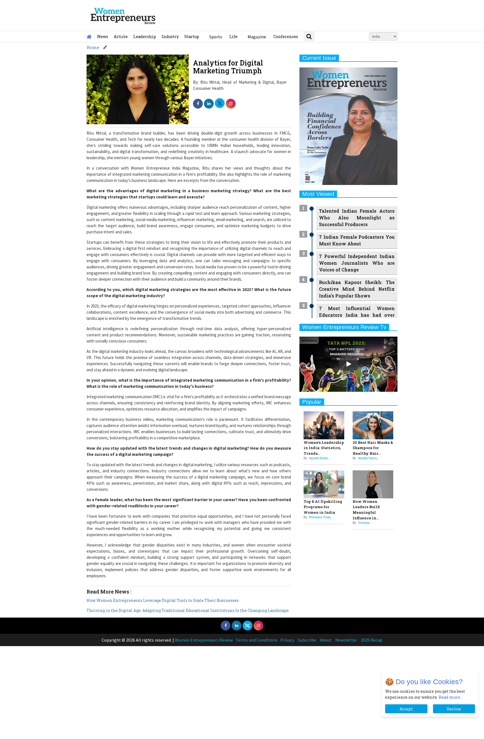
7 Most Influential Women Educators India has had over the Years (357, 315)
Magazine (257, 36)
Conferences (285, 36)
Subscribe (307, 640)
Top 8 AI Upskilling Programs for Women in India (323, 507)
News (102, 36)
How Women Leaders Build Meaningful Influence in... (366, 509)
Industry (170, 36)
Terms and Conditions (257, 640)
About (326, 640)
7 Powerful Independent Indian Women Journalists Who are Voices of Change (357, 263)
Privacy (287, 640)
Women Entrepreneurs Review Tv (344, 327)
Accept (406, 709)
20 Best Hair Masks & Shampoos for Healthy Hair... (373, 448)
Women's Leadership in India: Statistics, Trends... (324, 448)
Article (121, 36)
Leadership (144, 36)
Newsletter (346, 640)
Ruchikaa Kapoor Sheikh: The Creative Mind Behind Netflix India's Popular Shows (357, 289)
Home (93, 47)
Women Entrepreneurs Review (204, 640)
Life (233, 36)
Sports (215, 36)
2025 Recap (371, 640)
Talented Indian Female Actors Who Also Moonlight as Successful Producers (357, 217)
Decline (454, 709)
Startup (191, 36)
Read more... (451, 697)
